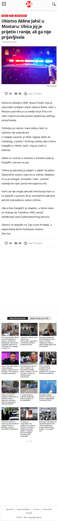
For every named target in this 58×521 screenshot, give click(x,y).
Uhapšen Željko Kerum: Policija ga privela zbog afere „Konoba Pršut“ (46, 397)
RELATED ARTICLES (18, 318)
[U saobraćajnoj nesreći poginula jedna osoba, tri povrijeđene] (29, 386)
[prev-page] (27, 441)
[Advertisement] (29, 279)
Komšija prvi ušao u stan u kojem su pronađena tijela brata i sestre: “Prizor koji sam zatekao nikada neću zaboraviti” (28, 371)
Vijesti (10, 10)
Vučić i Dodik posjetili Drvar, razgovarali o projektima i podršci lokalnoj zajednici (47, 369)
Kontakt (29, 513)
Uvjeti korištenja (23, 509)
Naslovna (9, 509)
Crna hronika (20, 16)
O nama (36, 509)
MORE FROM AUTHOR (39, 318)
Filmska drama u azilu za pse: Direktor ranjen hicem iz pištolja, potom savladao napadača (10, 425)
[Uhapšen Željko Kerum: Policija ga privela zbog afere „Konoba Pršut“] (48, 386)
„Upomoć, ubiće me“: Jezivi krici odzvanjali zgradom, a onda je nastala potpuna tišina (29, 341)
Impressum (47, 509)
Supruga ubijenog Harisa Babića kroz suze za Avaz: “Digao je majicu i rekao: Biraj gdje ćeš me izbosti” (47, 341)
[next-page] (30, 441)
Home (3, 10)
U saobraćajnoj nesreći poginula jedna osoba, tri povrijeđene (27, 397)
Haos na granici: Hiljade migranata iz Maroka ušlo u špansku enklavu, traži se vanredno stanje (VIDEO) (9, 399)
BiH (16, 10)
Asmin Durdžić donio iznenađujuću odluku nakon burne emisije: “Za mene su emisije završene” (10, 369)
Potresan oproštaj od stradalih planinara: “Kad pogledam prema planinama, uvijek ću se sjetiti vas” (47, 426)
